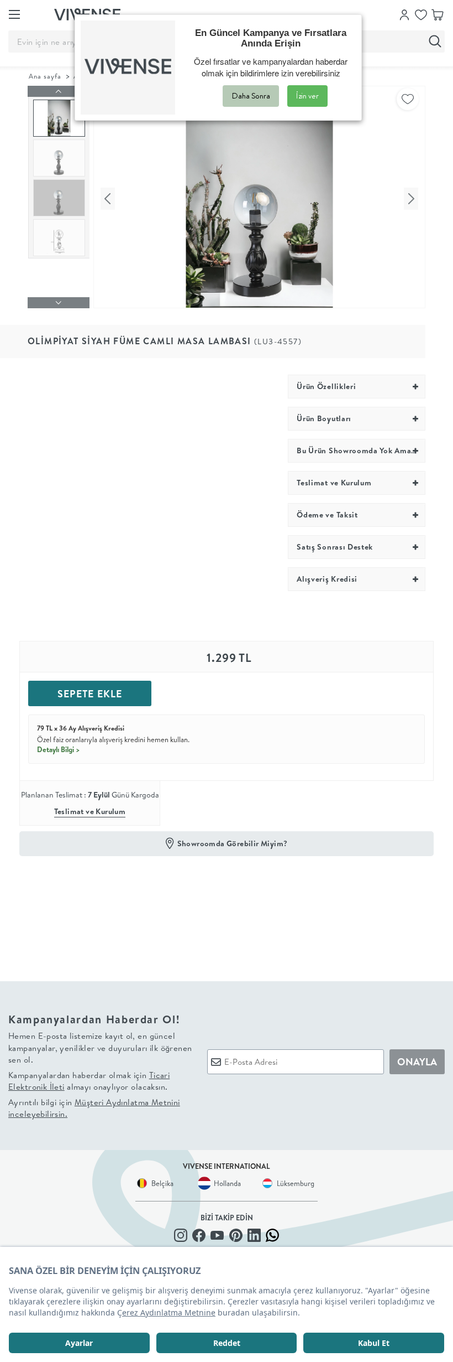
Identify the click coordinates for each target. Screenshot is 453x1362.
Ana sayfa (45, 76)
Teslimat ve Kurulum (90, 811)
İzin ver (307, 96)
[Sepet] (437, 13)
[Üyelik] (404, 13)
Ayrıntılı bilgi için (94, 1108)
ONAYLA (417, 1062)
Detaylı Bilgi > (58, 749)
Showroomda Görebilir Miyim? (232, 843)
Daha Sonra (250, 96)
